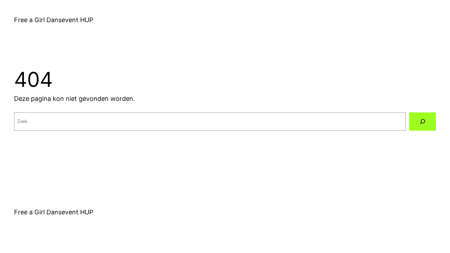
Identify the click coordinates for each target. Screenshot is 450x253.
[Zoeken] (422, 121)
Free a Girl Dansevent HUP (53, 20)
